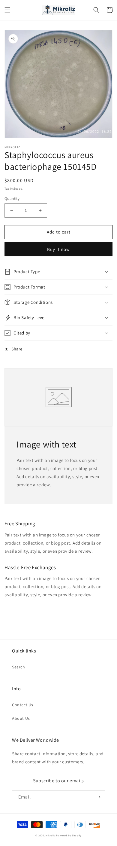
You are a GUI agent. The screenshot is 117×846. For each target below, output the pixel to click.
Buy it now (58, 249)
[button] (7, 10)
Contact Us (22, 704)
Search (18, 667)
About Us (21, 718)
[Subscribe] (98, 797)
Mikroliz (51, 835)
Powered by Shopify (69, 835)
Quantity (12, 198)
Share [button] (16, 349)
